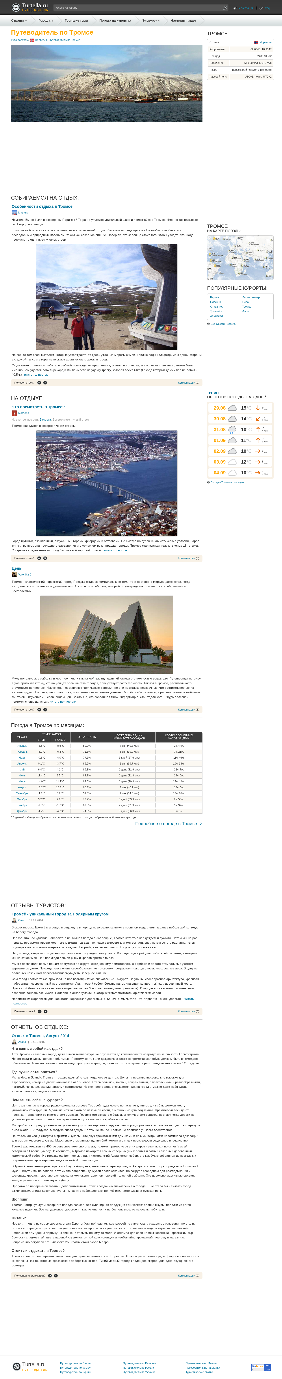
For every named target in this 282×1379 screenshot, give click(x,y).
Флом (245, 311)
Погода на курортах (115, 20)
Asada (22, 1041)
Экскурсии (151, 20)
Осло (245, 302)
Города (44, 20)
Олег (21, 920)
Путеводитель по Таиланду (203, 1367)
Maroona (23, 413)
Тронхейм (216, 311)
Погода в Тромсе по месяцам (227, 482)
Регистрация (246, 8)
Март (22, 757)
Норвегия (41, 40)
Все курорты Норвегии (223, 324)
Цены (17, 568)
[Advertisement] (106, 158)
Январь (22, 745)
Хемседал (216, 315)
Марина (23, 212)
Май (22, 769)
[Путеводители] (29, 10)
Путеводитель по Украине (139, 1372)
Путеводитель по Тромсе (64, 40)
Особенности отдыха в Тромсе (42, 206)
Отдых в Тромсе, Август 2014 (40, 1036)
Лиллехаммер (251, 297)
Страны (17, 20)
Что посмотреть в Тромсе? (38, 407)
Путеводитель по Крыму (75, 1367)
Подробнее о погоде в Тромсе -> (168, 823)
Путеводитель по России (138, 1367)
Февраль (22, 751)
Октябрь (22, 799)
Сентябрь (22, 793)
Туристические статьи (199, 1372)
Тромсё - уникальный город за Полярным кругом (60, 914)
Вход (266, 8)
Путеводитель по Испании (139, 1363)
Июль (22, 781)
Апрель (22, 763)
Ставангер (216, 306)
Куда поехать (19, 40)
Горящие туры (76, 20)
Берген (214, 297)
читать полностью (35, 374)
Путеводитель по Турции (75, 1372)
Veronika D (25, 574)
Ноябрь (22, 805)
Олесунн (215, 302)
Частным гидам (183, 20)
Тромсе (246, 306)
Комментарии (186, 382)
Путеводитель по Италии (201, 1363)
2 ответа (45, 419)
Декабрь (22, 811)
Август (22, 787)
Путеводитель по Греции (75, 1363)
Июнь (22, 775)
